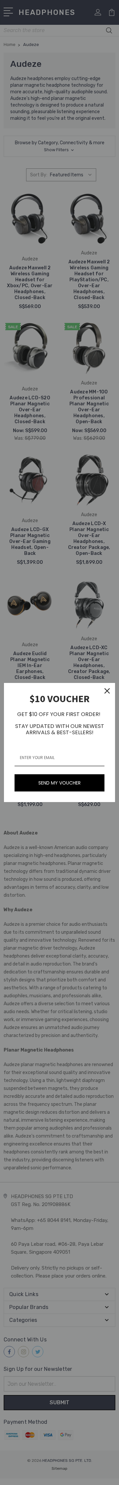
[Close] (107, 691)
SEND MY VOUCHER (59, 783)
